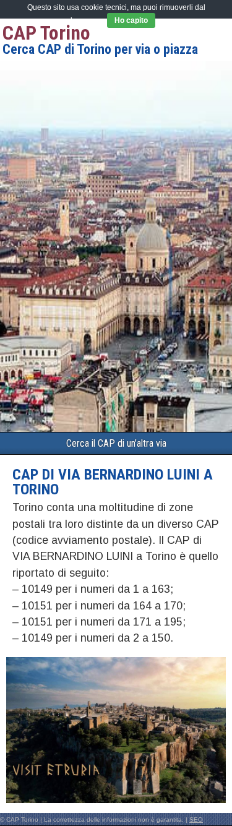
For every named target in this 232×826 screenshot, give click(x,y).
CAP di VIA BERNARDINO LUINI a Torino (112, 482)
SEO (196, 819)
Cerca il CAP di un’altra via (116, 443)
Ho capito (131, 20)
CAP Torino (46, 33)
